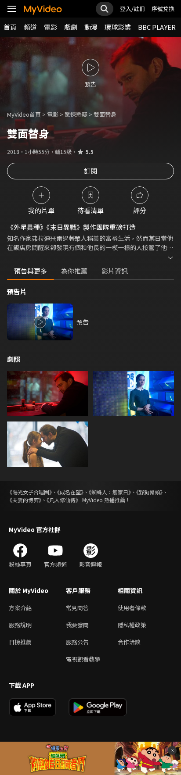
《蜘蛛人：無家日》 (110, 492)
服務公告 (77, 642)
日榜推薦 (20, 642)
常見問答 (77, 608)
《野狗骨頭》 (149, 492)
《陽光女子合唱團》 (29, 492)
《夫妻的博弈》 (24, 500)
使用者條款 (132, 608)
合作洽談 (129, 642)
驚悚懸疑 (76, 114)
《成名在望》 (70, 492)
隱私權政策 (132, 625)
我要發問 (77, 625)
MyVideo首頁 (24, 114)
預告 (82, 322)
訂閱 (90, 170)
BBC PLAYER (157, 27)
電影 (50, 27)
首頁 (10, 27)
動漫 (91, 27)
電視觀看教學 (83, 659)
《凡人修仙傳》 (64, 500)
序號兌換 (163, 8)
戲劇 (70, 27)
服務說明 (20, 625)
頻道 (30, 27)
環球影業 (118, 27)
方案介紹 (20, 608)
